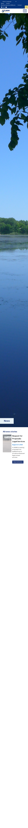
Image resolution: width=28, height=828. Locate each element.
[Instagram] (3, 7)
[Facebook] (1, 7)
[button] (26, 7)
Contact (20, 5)
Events (8, 3)
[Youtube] (6, 7)
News (2, 3)
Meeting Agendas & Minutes (8, 5)
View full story (17, 462)
